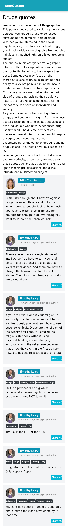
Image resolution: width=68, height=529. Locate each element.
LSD (16, 382)
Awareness (11, 192)
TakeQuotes (14, 6)
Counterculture (44, 501)
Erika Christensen (31, 180)
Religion (18, 309)
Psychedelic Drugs (33, 309)
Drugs (22, 192)
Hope (8, 461)
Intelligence (12, 249)
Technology (12, 426)
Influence (10, 501)
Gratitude (22, 501)
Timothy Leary (29, 238)
